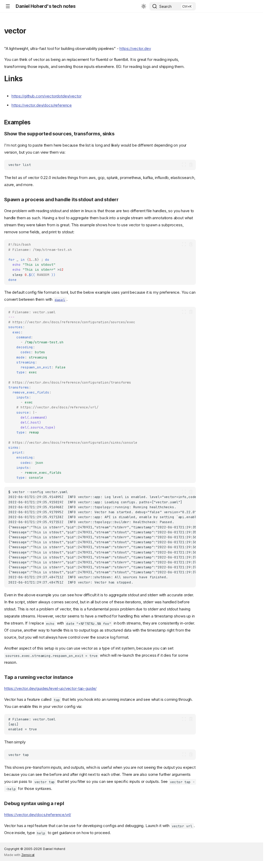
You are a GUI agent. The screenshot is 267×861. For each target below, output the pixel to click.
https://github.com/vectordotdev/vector (46, 96)
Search (165, 6)
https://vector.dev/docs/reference (41, 105)
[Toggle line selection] (184, 164)
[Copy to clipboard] (191, 164)
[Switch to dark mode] (143, 6)
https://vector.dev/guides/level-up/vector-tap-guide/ (50, 688)
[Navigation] (8, 6)
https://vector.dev (135, 48)
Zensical (28, 855)
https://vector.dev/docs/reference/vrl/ (37, 814)
